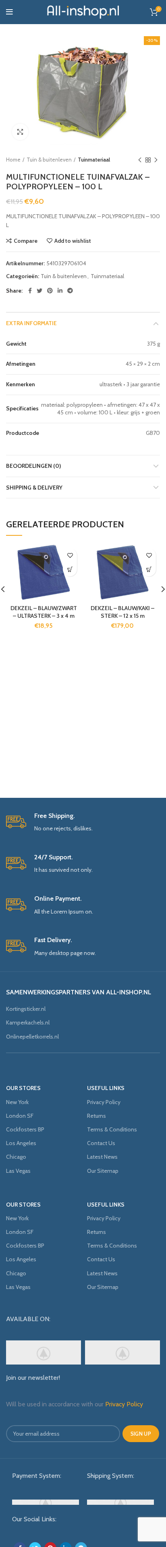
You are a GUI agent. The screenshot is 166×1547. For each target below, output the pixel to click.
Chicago (16, 1156)
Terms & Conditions (112, 1129)
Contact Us (101, 1143)
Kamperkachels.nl (28, 1022)
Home (13, 159)
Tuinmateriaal (94, 159)
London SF (19, 1115)
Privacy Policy (103, 1102)
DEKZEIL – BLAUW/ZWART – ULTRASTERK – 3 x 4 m (43, 612)
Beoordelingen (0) (33, 465)
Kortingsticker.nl (26, 1008)
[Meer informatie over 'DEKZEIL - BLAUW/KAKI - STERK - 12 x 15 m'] (149, 569)
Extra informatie (31, 323)
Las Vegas (18, 1170)
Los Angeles (21, 1143)
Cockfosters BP (25, 1129)
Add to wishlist (72, 241)
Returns (96, 1115)
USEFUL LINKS (105, 1088)
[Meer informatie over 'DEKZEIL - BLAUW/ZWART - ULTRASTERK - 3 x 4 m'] (70, 569)
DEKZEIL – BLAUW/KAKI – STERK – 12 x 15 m (122, 612)
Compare (25, 241)
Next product (156, 160)
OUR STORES (23, 1088)
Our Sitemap (102, 1170)
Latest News (102, 1156)
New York (17, 1102)
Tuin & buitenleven (49, 159)
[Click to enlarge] (20, 132)
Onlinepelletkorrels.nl (32, 1036)
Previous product (140, 160)
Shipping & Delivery (34, 487)
